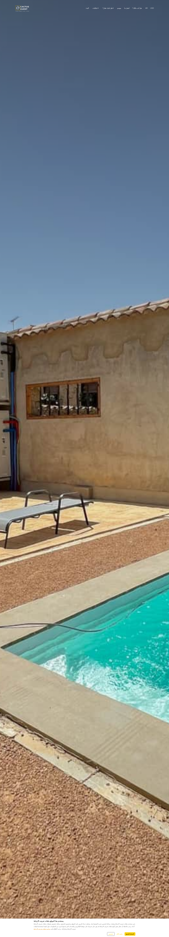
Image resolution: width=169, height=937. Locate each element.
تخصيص (111, 934)
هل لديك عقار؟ (108, 8)
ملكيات (95, 8)
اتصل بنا (126, 8)
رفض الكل (119, 934)
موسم (119, 8)
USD (152, 8)
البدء (87, 8)
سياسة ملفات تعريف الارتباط (42, 929)
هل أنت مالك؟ (137, 8)
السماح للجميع (130, 934)
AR (146, 8)
